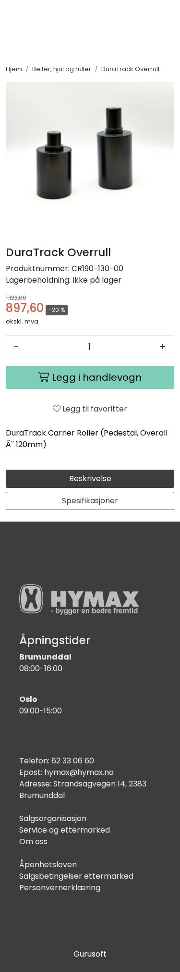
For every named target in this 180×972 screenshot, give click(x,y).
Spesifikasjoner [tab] (90, 500)
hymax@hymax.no (79, 772)
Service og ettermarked (64, 829)
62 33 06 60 (72, 760)
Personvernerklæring (59, 887)
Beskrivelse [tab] (90, 478)
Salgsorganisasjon (52, 818)
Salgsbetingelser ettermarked (76, 876)
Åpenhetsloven (48, 864)
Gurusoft (90, 954)
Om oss (33, 841)
